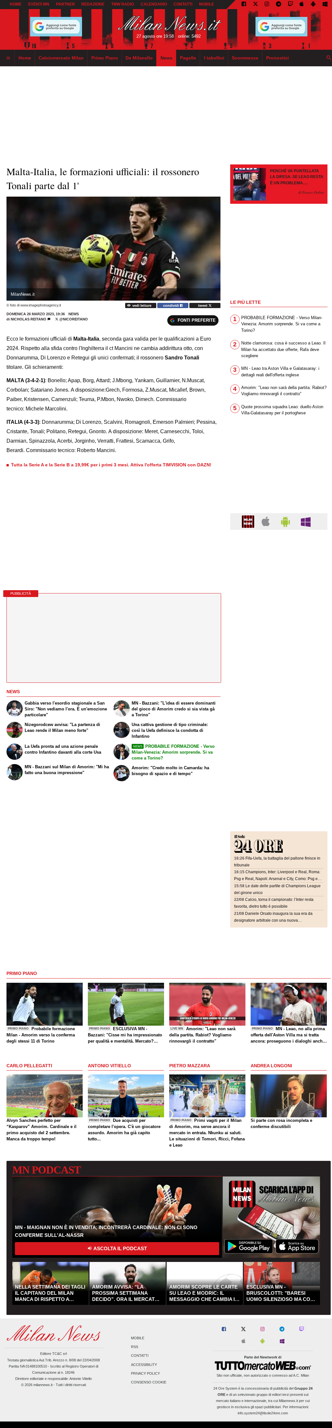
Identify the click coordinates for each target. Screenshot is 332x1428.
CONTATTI (182, 4)
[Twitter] (255, 4)
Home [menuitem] (24, 57)
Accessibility (144, 1365)
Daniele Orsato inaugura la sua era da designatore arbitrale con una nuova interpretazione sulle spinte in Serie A (273, 920)
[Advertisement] (278, 574)
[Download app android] (313, 4)
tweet (203, 305)
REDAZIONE (92, 4)
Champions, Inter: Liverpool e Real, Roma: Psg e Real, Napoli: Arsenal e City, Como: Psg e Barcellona (277, 878)
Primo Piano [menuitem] (104, 57)
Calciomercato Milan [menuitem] (61, 57)
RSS (134, 1347)
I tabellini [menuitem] (214, 57)
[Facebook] (244, 4)
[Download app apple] (302, 4)
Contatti (139, 1356)
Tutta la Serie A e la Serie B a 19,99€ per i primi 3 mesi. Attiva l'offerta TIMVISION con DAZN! (111, 464)
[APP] (249, 521)
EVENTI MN (38, 4)
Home (15, 4)
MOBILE (206, 4)
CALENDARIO (154, 4)
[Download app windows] (325, 4)
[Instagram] (267, 4)
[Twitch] (290, 4)
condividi (171, 305)
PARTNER (65, 4)
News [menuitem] (166, 57)
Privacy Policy (145, 1373)
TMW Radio (122, 4)
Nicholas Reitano (29, 319)
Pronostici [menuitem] (277, 57)
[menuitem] (8, 58)
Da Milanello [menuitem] (139, 57)
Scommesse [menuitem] (245, 57)
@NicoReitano (73, 319)
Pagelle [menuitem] (188, 57)
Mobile (137, 1338)
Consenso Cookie (148, 1382)
